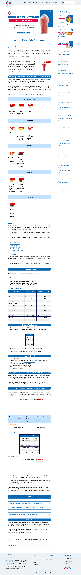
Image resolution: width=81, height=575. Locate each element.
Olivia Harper (30, 43)
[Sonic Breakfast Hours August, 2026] (63, 98)
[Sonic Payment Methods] (64, 56)
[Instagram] (9, 545)
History (34, 560)
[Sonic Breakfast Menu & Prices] (65, 33)
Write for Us (35, 564)
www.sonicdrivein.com (35, 367)
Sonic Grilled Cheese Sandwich (65, 190)
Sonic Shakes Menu (62, 70)
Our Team (35, 558)
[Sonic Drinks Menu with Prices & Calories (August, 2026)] (63, 87)
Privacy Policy (50, 557)
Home (25, 2)
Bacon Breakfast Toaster (16, 249)
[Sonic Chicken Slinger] (65, 174)
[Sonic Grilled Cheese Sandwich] (65, 185)
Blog (43, 2)
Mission (34, 562)
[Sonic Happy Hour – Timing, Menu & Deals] (65, 19)
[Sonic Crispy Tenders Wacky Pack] (65, 146)
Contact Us (49, 562)
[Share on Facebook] (9, 47)
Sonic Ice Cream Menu (35, 79)
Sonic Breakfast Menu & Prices (65, 39)
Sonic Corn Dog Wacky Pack (64, 140)
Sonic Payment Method (29, 362)
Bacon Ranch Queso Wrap (16, 250)
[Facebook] (13, 545)
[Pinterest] (11, 545)
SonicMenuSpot (10, 560)
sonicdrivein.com (22, 565)
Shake (26, 507)
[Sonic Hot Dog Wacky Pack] (65, 111)
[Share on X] (12, 47)
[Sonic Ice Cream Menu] (65, 45)
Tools (52, 2)
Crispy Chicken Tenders (15, 247)
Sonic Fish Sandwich (15, 244)
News (56, 2)
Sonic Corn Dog (14, 245)
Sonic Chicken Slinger (15, 242)
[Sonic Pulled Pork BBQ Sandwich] (65, 160)
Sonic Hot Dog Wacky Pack (64, 115)
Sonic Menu (11, 394)
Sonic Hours (36, 2)
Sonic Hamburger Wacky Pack (65, 82)
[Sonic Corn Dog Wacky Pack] (65, 135)
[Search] (72, 2)
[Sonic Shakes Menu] (63, 67)
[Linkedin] (15, 545)
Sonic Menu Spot (40, 572)
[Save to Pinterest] (15, 47)
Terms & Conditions (51, 560)
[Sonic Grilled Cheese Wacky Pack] (65, 122)
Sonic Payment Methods (63, 61)
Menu (29, 2)
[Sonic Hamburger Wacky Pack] (65, 77)
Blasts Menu (46, 79)
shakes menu (26, 234)
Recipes (48, 2)
